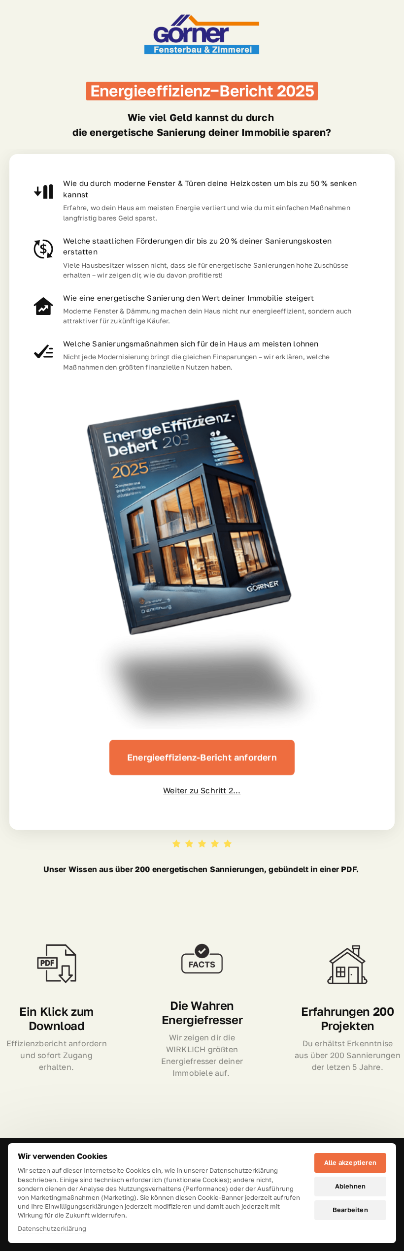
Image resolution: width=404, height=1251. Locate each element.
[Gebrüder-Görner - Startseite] (202, 35)
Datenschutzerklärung (52, 1229)
